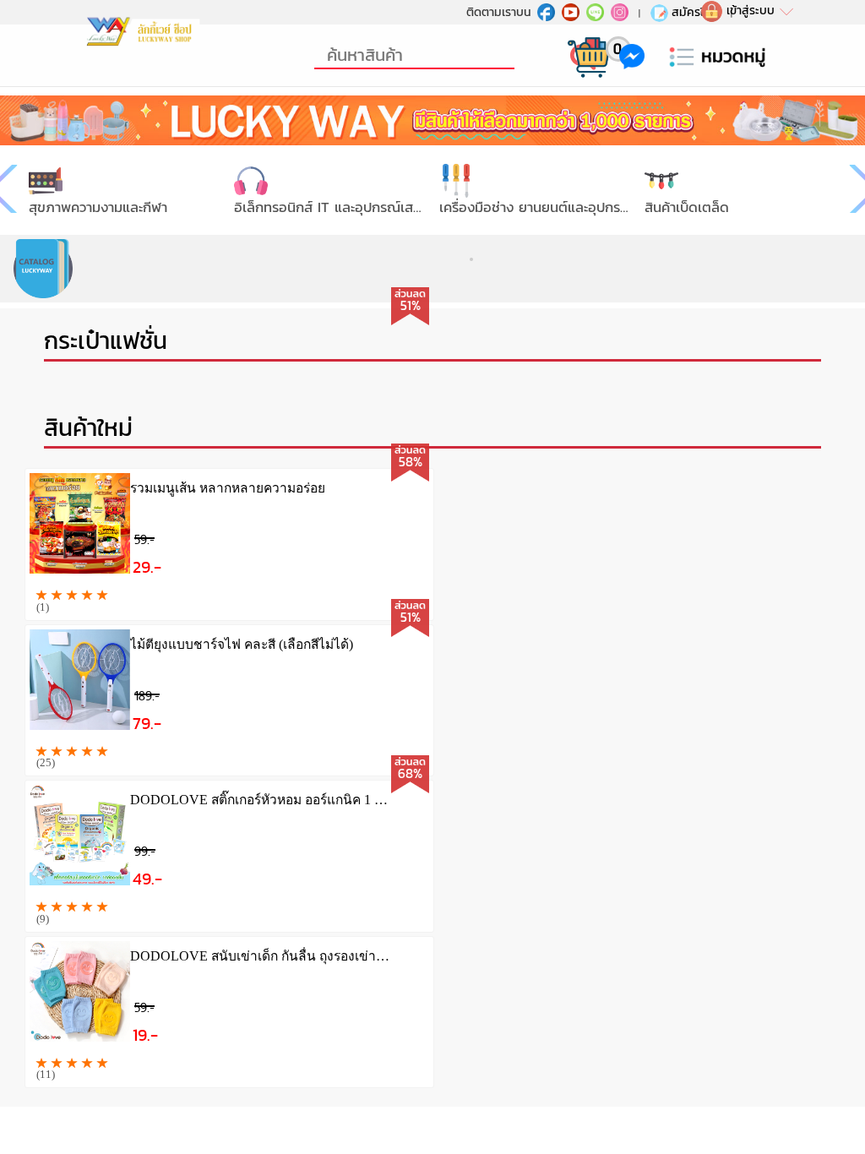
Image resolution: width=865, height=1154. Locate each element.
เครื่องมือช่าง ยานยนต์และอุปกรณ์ (536, 207)
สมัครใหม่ (695, 12)
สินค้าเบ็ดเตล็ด (687, 207)
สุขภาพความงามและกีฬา (98, 207)
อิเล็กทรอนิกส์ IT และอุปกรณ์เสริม (330, 207)
